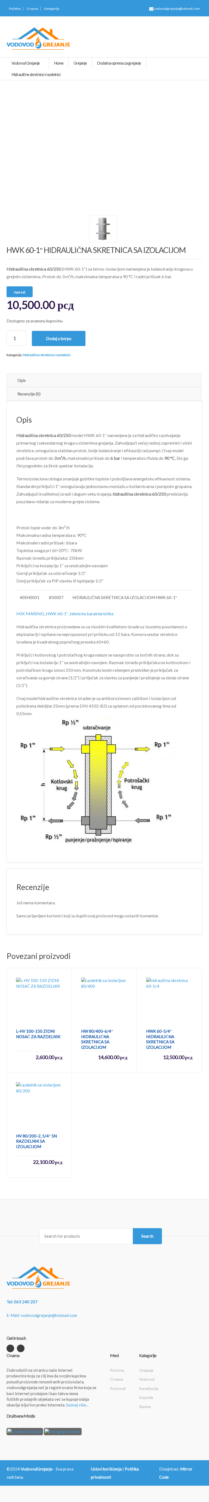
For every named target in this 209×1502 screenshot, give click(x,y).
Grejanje (146, 1370)
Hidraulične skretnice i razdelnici (46, 355)
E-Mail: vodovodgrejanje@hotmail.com (42, 1315)
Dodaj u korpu (58, 338)
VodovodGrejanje (37, 1468)
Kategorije (51, 9)
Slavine (145, 1406)
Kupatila (146, 1397)
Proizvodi (117, 1388)
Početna (15, 9)
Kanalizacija (148, 1388)
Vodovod (146, 1379)
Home (58, 63)
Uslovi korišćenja (106, 1468)
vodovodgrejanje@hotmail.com (176, 9)
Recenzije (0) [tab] (29, 393)
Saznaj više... (77, 1404)
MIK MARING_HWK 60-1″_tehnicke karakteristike (64, 613)
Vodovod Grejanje (25, 63)
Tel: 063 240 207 (22, 1301)
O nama (32, 9)
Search (147, 1236)
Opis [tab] (21, 380)
